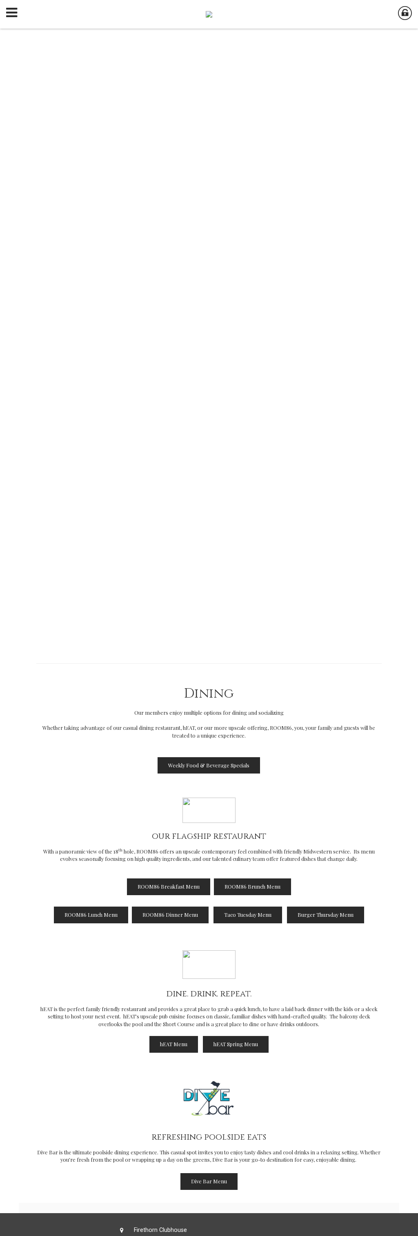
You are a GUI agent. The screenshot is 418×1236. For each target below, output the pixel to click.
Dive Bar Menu (209, 1181)
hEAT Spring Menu (235, 1043)
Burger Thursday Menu (326, 914)
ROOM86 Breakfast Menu (169, 886)
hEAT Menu (173, 1043)
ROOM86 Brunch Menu (252, 886)
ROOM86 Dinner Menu (170, 914)
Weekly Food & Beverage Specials (208, 765)
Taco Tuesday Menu (247, 914)
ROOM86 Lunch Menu (91, 914)
